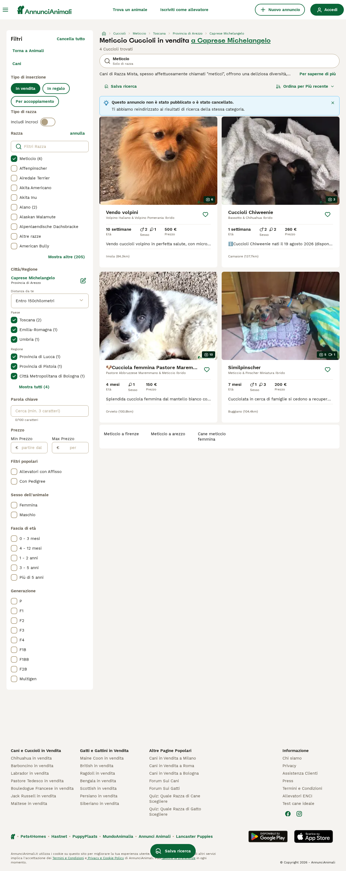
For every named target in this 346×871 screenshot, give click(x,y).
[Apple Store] (313, 836)
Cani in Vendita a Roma (171, 765)
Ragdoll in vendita (97, 773)
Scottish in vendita (98, 788)
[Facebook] (287, 813)
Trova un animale (130, 9)
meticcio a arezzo (168, 433)
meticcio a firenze (121, 433)
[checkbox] (14, 158)
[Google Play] (268, 836)
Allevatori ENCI (297, 796)
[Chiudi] (332, 102)
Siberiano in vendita (99, 803)
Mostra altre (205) (66, 256)
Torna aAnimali (28, 50)
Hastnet (59, 836)
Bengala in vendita (98, 780)
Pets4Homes (33, 836)
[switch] (47, 122)
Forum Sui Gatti (164, 788)
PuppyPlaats (84, 836)
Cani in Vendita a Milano (172, 758)
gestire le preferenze (178, 858)
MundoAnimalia (118, 836)
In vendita (25, 88)
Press (287, 780)
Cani (16, 63)
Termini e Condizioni (302, 788)
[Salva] (205, 214)
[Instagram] (299, 813)
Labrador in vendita (30, 773)
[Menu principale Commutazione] (5, 9)
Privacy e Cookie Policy (105, 858)
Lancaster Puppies (194, 836)
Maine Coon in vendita (102, 758)
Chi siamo (292, 758)
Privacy (289, 765)
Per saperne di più (318, 74)
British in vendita (96, 765)
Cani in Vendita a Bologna (174, 773)
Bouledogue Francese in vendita (42, 788)
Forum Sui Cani (164, 780)
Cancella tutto (71, 38)
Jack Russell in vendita (33, 796)
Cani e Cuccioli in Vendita (36, 750)
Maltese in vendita (29, 803)
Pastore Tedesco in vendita (37, 780)
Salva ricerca (124, 86)
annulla (77, 133)
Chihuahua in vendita (31, 758)
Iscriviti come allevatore (184, 9)
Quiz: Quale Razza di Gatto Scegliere (175, 812)
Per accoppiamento (35, 101)
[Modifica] (83, 280)
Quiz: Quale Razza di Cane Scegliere (174, 799)
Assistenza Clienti (300, 773)
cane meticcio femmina (212, 436)
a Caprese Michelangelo (231, 40)
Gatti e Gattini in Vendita (104, 750)
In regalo (56, 88)
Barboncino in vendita (32, 765)
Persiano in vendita (98, 796)
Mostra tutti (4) (34, 387)
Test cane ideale (298, 803)
